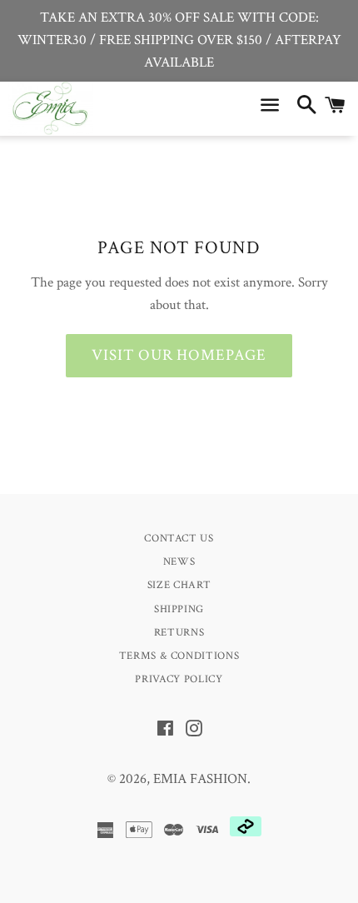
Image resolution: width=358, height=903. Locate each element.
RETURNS (179, 633)
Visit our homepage (179, 355)
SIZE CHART (179, 585)
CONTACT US (179, 538)
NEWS (179, 562)
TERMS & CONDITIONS (179, 656)
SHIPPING (179, 609)
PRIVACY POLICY (178, 679)
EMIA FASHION (200, 779)
